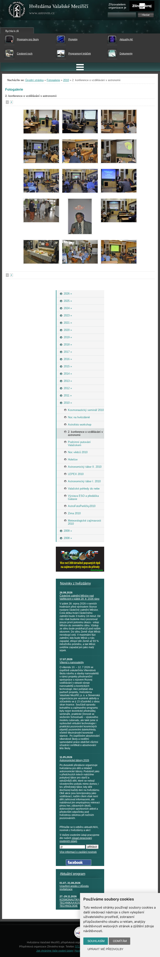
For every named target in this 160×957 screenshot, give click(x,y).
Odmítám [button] (120, 941)
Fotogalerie (53, 80)
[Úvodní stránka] (16, 10)
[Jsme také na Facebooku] (78, 864)
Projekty (73, 39)
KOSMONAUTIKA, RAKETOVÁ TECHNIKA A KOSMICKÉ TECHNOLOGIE (77, 902)
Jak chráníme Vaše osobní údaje (54, 950)
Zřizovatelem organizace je (117, 6)
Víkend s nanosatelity (72, 662)
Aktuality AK (126, 39)
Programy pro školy (28, 39)
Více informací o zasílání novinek (78, 852)
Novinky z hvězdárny (75, 583)
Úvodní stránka (34, 80)
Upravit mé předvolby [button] (105, 949)
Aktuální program (72, 874)
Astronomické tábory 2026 (74, 760)
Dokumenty (126, 53)
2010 (66, 80)
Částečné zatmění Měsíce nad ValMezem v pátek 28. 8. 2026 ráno (79, 597)
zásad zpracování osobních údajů (76, 840)
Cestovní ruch (24, 53)
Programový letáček (79, 53)
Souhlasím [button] (96, 941)
